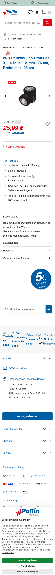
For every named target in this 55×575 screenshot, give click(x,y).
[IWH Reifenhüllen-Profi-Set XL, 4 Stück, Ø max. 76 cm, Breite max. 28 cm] (27, 96)
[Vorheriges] (5, 96)
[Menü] (50, 12)
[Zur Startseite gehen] (10, 12)
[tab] (27, 226)
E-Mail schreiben (18, 368)
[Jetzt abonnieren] (49, 309)
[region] (27, 98)
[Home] (5, 34)
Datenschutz (22, 316)
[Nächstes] (49, 96)
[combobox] (23, 22)
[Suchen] (47, 22)
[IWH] (27, 53)
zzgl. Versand (18, 132)
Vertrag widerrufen (27, 416)
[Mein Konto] (37, 12)
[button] (47, 358)
